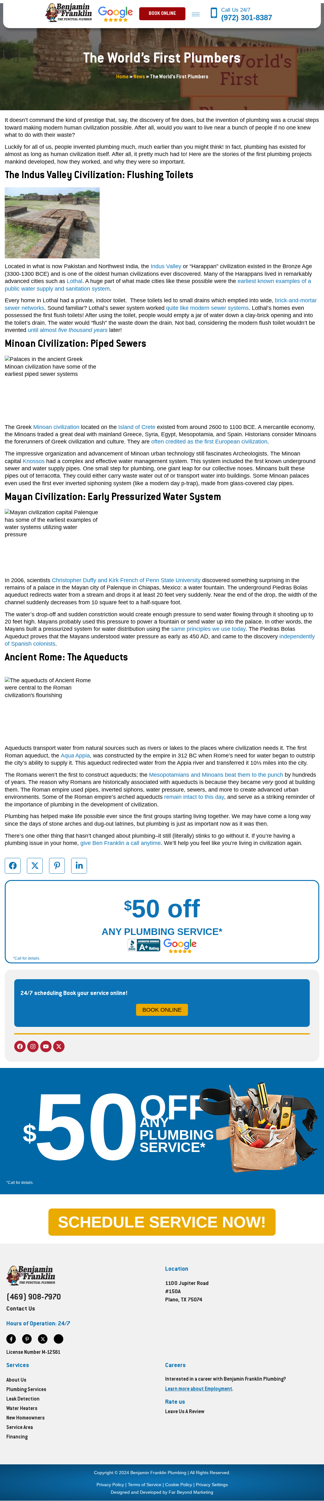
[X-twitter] (59, 1046)
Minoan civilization (56, 427)
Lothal (74, 281)
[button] (162, 13)
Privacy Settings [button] (212, 1484)
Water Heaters (21, 1409)
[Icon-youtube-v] (58, 1339)
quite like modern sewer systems (207, 308)
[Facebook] (20, 1046)
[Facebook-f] (11, 1339)
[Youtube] (46, 1046)
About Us (16, 1380)
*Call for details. (26, 958)
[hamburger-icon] (196, 14)
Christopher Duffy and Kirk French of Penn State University (126, 580)
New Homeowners (25, 1418)
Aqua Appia (75, 755)
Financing (17, 1437)
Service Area (19, 1428)
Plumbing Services (26, 1390)
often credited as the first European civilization (209, 441)
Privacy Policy (110, 1484)
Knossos (34, 461)
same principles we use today (208, 629)
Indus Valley (166, 266)
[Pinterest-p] (27, 1339)
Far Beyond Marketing (191, 1492)
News (139, 77)
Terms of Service (144, 1484)
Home (122, 77)
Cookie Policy (178, 1484)
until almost (68, 330)
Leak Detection (23, 1399)
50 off (162, 909)
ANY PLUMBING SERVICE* (162, 931)
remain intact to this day (194, 797)
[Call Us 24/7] (214, 13)
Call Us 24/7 (236, 10)
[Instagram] (33, 1046)
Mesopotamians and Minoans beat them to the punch (216, 775)
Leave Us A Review (184, 1412)
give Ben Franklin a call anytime (120, 843)
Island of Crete (136, 427)
